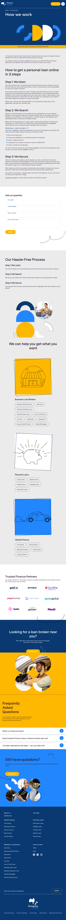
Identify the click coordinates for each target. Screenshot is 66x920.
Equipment (42, 419)
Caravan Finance (22, 554)
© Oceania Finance (9, 913)
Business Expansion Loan (24, 409)
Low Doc (19, 419)
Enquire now (33, 651)
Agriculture (30, 419)
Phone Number (12, 206)
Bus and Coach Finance (24, 424)
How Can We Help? (13, 219)
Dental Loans (21, 479)
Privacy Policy (33, 913)
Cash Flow (40, 404)
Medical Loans (34, 479)
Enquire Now (55, 4)
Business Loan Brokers (12, 844)
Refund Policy (43, 913)
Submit (10, 232)
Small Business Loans (23, 414)
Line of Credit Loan (40, 414)
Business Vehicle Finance (24, 404)
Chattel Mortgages (41, 424)
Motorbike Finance (22, 549)
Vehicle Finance (9, 820)
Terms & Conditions (21, 913)
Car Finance (20, 544)
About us (7, 813)
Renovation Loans (22, 489)
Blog (34, 851)
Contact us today (11, 177)
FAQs (34, 848)
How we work (38, 844)
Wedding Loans (34, 484)
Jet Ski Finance (33, 544)
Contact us (8, 816)
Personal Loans (38, 820)
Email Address (12, 213)
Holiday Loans (21, 484)
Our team (36, 813)
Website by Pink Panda (55, 913)
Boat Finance (37, 549)
